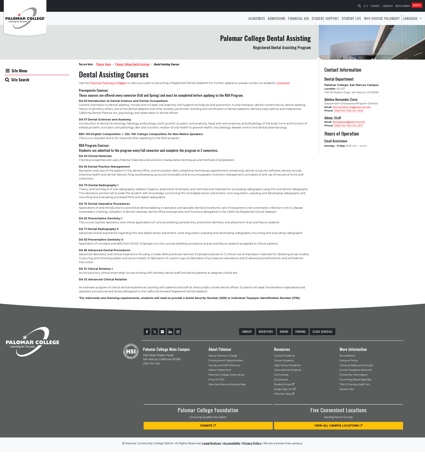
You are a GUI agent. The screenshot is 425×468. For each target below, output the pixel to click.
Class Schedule (323, 332)
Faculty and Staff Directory (224, 365)
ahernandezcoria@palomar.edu (352, 107)
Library (387, 6)
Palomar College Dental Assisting (132, 64)
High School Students (287, 365)
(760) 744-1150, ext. (348, 110)
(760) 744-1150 (151, 363)
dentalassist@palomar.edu (349, 121)
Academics (256, 18)
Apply (417, 5)
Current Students (284, 355)
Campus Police (349, 360)
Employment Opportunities (226, 360)
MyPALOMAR (402, 6)
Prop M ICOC (217, 379)
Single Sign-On (283, 389)
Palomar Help (283, 393)
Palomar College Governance (226, 374)
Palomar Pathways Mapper (108, 83)
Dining (284, 332)
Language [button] (411, 18)
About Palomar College (223, 355)
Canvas (375, 6)
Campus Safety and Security (356, 365)
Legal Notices (211, 443)
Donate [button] (206, 425)
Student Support (325, 18)
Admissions (276, 18)
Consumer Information (354, 374)
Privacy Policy (251, 443)
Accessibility (231, 443)
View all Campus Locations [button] (337, 425)
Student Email (283, 384)
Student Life (351, 18)
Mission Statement (220, 369)
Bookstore (266, 332)
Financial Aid (298, 18)
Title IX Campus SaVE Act (355, 384)
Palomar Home (103, 64)
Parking (300, 332)
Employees (281, 379)
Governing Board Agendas (355, 379)
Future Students (284, 360)
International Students (287, 369)
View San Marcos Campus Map (227, 384)
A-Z (366, 6)
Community (281, 374)
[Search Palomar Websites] (359, 6)
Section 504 (347, 389)
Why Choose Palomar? (382, 18)
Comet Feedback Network (356, 369)
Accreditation (347, 355)
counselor (283, 83)
